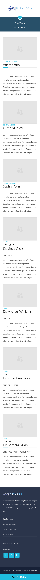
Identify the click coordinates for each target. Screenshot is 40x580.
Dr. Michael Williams (17, 311)
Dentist (6, 242)
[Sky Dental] (20, 8)
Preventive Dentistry (10, 543)
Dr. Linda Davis (13, 248)
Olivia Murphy (13, 128)
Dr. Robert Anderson (17, 378)
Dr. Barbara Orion (15, 445)
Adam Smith (11, 65)
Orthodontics (8, 539)
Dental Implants (8, 534)
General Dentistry (9, 525)
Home (14, 27)
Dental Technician (10, 62)
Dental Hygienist (10, 125)
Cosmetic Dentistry (10, 529)
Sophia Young (12, 186)
